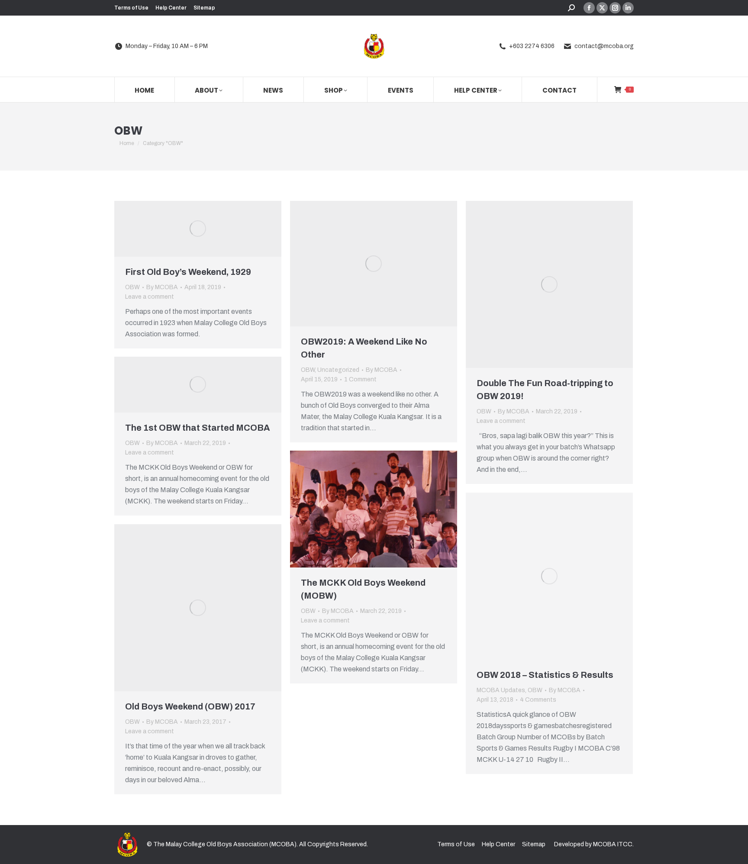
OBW (132, 287)
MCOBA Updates (501, 690)
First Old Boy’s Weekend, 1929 (188, 272)
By (162, 287)
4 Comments (538, 699)
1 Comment (360, 379)
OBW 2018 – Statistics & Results (545, 675)
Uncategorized (338, 370)
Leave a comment (149, 296)
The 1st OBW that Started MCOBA (197, 427)
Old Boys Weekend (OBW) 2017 (190, 706)
